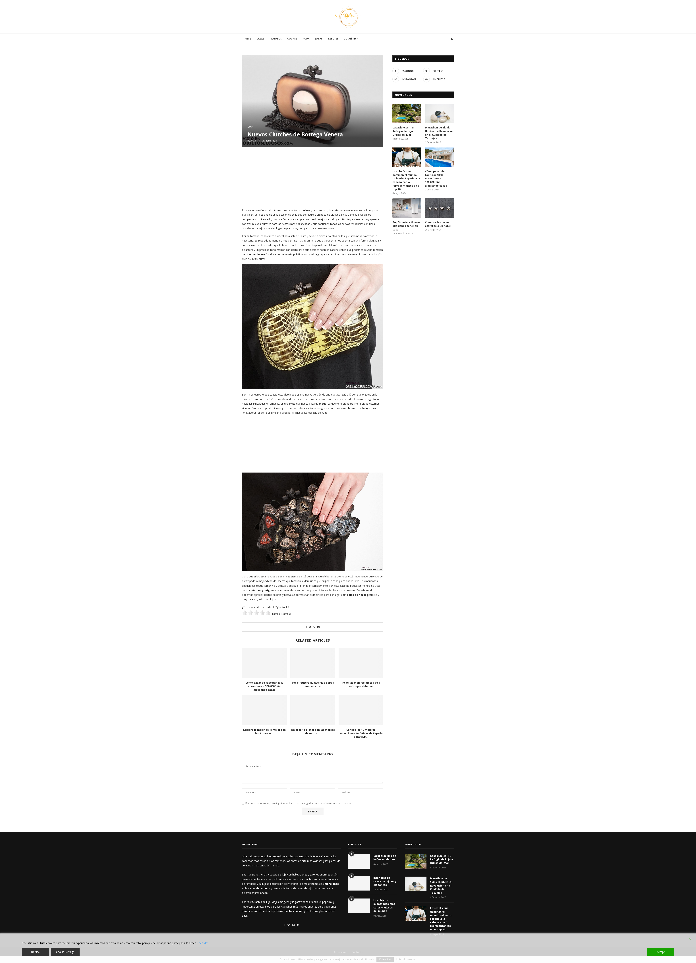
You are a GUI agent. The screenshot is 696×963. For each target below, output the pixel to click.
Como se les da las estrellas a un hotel (438, 224)
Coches (292, 38)
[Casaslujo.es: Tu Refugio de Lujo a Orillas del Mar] (406, 113)
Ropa (306, 38)
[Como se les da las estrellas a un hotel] (439, 208)
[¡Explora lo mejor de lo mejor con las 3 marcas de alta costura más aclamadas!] (264, 710)
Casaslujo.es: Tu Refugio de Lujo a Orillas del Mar (403, 131)
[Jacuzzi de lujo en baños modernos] (359, 861)
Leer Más (202, 943)
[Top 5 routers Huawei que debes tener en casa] (312, 663)
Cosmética (351, 38)
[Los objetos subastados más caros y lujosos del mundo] (359, 905)
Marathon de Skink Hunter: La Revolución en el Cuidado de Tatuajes (439, 133)
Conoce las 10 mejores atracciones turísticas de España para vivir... (361, 733)
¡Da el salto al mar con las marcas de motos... (313, 731)
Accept (661, 952)
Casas (260, 38)
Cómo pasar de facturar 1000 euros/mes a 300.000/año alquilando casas (264, 686)
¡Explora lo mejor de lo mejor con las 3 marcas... (264, 731)
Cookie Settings (65, 952)
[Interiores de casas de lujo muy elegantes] (359, 883)
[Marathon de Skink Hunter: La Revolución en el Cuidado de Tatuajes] (439, 113)
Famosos (276, 38)
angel (253, 140)
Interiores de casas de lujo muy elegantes (385, 881)
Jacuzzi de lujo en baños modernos (384, 857)
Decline (35, 952)
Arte (248, 38)
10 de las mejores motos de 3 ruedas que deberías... (361, 684)
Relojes (333, 38)
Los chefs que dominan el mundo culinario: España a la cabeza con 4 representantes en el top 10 (406, 180)
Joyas (319, 38)
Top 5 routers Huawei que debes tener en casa (312, 684)
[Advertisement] (312, 177)
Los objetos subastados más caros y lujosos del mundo (384, 905)
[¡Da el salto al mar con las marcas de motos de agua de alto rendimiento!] (312, 710)
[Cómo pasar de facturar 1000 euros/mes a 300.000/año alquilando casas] (264, 663)
